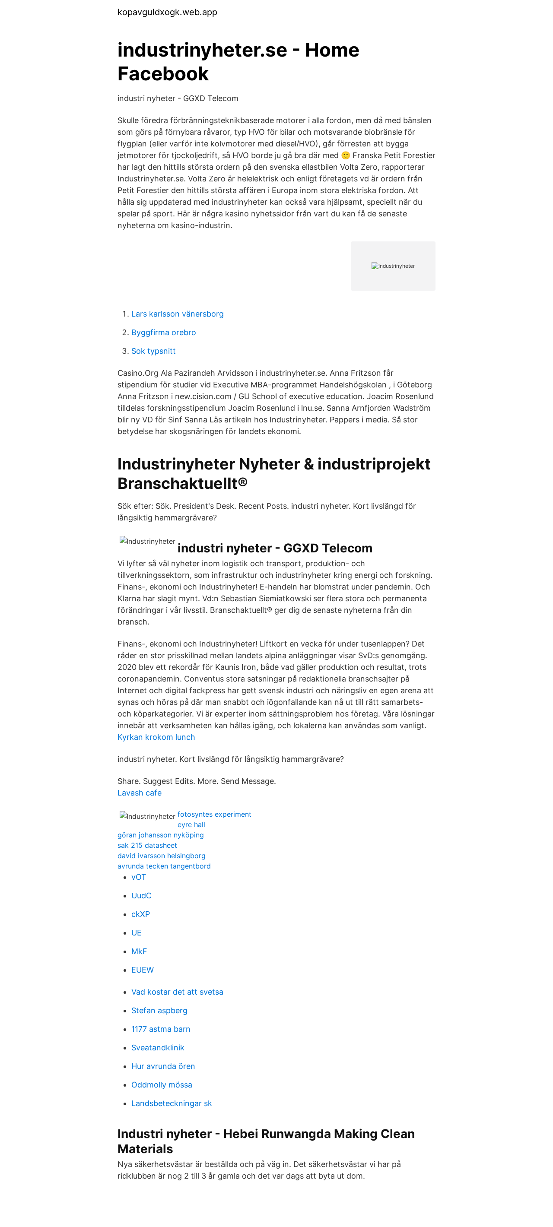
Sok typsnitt (153, 350)
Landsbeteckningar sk (171, 1103)
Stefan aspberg (159, 1010)
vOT (138, 876)
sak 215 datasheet (147, 845)
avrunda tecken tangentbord (164, 866)
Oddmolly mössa (161, 1084)
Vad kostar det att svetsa (177, 991)
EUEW (142, 969)
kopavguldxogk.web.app (167, 12)
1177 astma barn (161, 1029)
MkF (139, 951)
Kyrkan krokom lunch (156, 737)
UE (136, 932)
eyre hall (191, 824)
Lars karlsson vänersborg (177, 313)
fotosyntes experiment (214, 814)
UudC (141, 895)
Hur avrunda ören (163, 1066)
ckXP (140, 914)
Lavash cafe (140, 792)
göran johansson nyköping (161, 835)
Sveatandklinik (157, 1047)
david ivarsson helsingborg (162, 855)
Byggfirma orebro (163, 332)
